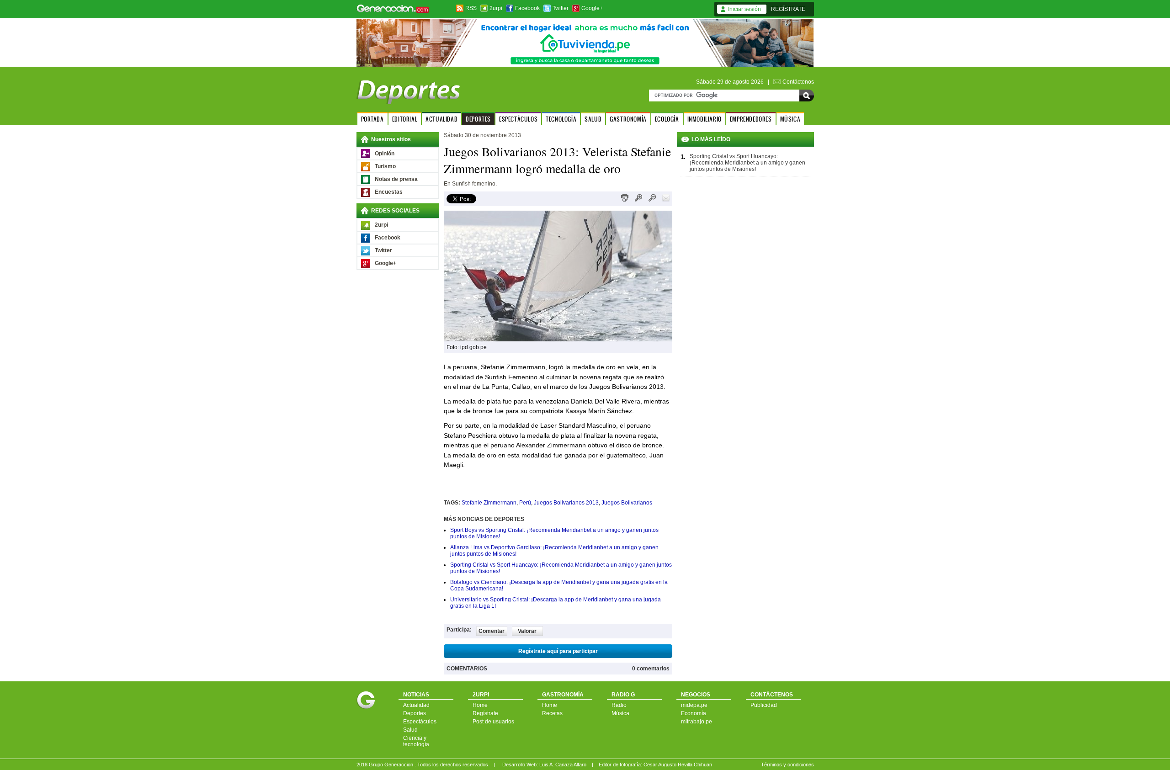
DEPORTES (478, 119)
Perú (525, 502)
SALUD (593, 119)
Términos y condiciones (787, 764)
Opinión (384, 153)
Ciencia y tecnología (416, 741)
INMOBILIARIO (704, 119)
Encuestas (389, 192)
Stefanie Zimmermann (489, 502)
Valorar (527, 631)
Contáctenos (798, 82)
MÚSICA (790, 119)
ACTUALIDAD (441, 119)
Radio (619, 705)
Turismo (385, 166)
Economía (693, 713)
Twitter (561, 8)
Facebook (527, 8)
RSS (471, 8)
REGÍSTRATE (788, 9)
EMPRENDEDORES (751, 119)
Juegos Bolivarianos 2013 (566, 502)
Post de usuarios (493, 721)
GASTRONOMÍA (628, 119)
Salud (410, 730)
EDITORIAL (404, 119)
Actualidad (416, 705)
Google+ (592, 8)
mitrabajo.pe (696, 721)
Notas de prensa (396, 179)
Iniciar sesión (744, 9)
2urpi (495, 8)
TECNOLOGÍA (561, 119)
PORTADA (372, 119)
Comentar (492, 631)
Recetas (552, 713)
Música (620, 713)
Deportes (414, 713)
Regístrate (485, 713)
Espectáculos (419, 721)
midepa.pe (694, 705)
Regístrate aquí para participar (558, 651)
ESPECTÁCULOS (518, 119)
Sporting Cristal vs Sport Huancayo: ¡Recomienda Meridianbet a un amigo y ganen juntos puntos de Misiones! (747, 162)
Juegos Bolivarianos (626, 502)
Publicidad (763, 705)
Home (480, 705)
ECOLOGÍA (667, 119)
